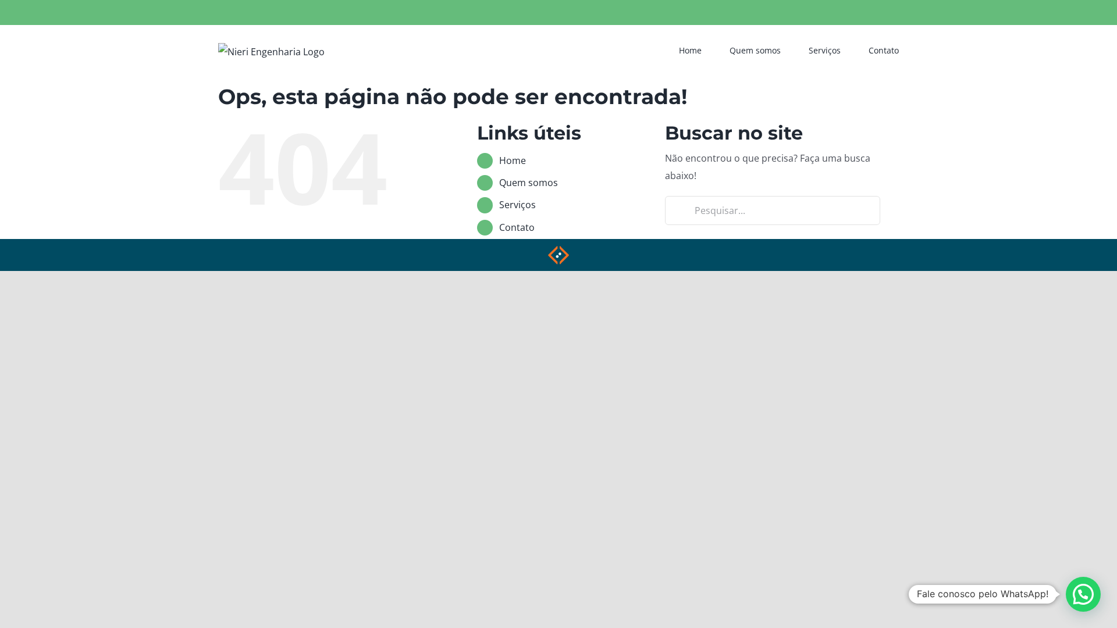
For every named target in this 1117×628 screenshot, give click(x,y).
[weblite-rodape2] (558, 249)
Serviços (517, 204)
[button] (1083, 594)
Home (512, 160)
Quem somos (528, 182)
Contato (517, 227)
